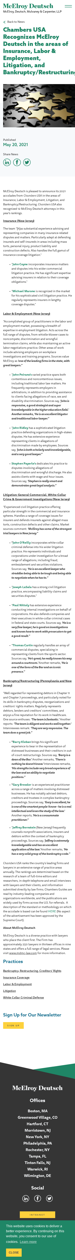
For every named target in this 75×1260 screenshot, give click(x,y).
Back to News (16, 22)
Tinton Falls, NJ (37, 1162)
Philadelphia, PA (37, 1143)
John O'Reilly (22, 542)
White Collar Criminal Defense (23, 997)
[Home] (37, 1088)
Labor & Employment (17, 984)
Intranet (37, 1214)
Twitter (49, 1198)
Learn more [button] (28, 1242)
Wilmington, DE (37, 1175)
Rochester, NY (38, 1150)
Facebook (38, 1198)
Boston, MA (38, 1111)
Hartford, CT (37, 1124)
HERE (52, 911)
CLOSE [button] (14, 1252)
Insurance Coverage (16, 977)
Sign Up (13, 1025)
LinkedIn (26, 1198)
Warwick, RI (37, 1169)
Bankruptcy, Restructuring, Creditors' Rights (32, 970)
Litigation (9, 991)
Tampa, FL (37, 1156)
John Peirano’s (22, 374)
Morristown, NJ (38, 1130)
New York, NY (37, 1137)
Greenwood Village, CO (38, 1117)
